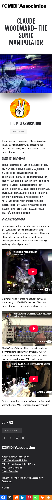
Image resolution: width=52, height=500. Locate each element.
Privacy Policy (9, 477)
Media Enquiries (10, 471)
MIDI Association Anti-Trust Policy (18, 464)
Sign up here (12, 430)
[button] (48, 6)
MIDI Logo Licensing (12, 467)
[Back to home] (24, 6)
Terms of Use (23, 477)
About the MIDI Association (15, 456)
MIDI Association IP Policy (14, 460)
